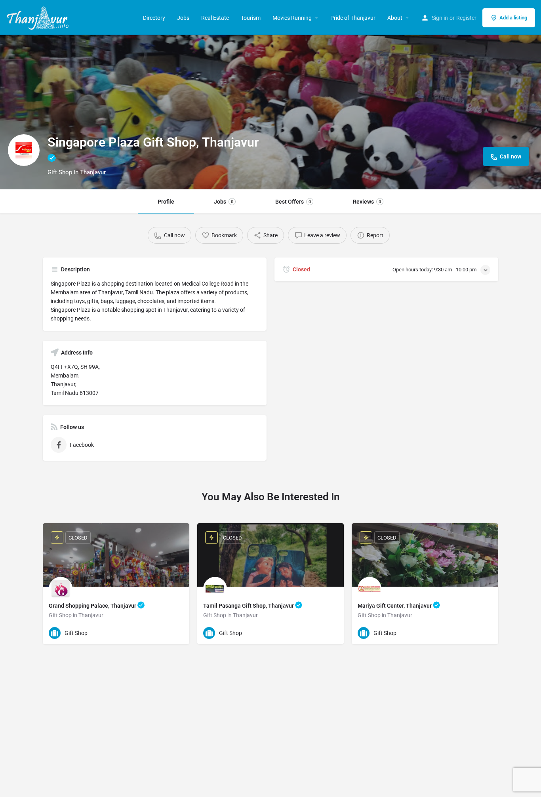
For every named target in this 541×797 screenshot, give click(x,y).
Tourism (251, 18)
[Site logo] (38, 17)
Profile (166, 201)
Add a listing (513, 18)
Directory (154, 18)
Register (466, 18)
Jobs (183, 18)
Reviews (367, 201)
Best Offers (293, 201)
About (394, 18)
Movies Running (292, 18)
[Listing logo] (24, 150)
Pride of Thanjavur (352, 18)
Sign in (440, 18)
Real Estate (215, 18)
